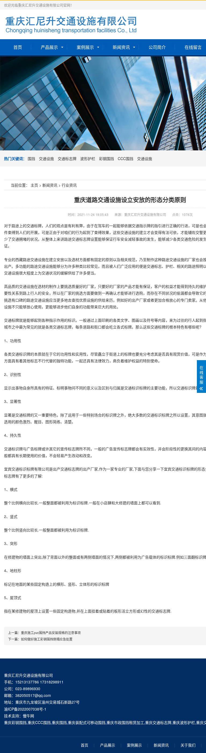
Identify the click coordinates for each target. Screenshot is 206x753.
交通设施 (46, 158)
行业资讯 (69, 185)
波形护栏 (87, 158)
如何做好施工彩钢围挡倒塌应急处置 (46, 639)
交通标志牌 (67, 158)
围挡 (31, 158)
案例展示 (85, 47)
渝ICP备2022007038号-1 (25, 709)
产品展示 (49, 47)
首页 (17, 47)
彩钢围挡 (106, 158)
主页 (34, 185)
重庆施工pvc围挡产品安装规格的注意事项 (51, 632)
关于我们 (188, 745)
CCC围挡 (125, 158)
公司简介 (157, 47)
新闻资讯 (121, 47)
